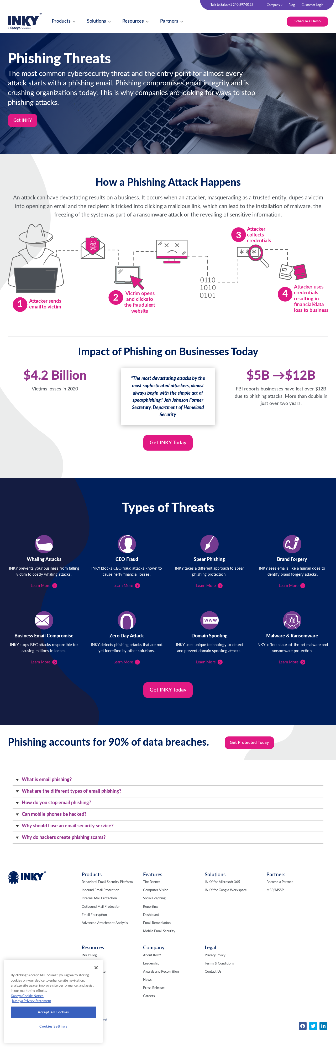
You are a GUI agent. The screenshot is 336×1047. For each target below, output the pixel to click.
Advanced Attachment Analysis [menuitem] (105, 923)
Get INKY (22, 120)
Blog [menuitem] (291, 5)
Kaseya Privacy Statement (31, 1001)
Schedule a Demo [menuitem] (308, 21)
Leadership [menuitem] (151, 963)
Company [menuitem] (273, 5)
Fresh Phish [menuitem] (90, 963)
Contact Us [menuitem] (213, 971)
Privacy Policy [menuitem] (215, 955)
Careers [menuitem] (149, 996)
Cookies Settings (53, 1026)
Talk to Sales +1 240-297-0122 (232, 4)
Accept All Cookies (53, 1012)
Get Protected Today (249, 742)
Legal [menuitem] (210, 947)
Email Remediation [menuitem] (157, 923)
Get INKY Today (168, 442)
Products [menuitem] (92, 874)
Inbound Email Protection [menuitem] (100, 890)
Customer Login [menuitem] (312, 5)
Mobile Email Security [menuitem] (159, 931)
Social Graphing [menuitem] (154, 898)
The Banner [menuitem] (151, 882)
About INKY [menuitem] (152, 955)
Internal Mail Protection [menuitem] (99, 898)
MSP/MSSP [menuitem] (275, 890)
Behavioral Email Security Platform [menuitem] (107, 882)
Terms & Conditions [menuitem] (219, 963)
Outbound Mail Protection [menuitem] (101, 907)
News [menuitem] (147, 980)
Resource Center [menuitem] (94, 971)
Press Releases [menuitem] (154, 988)
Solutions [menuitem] (215, 874)
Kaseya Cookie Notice (27, 996)
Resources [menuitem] (93, 947)
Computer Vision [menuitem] (155, 890)
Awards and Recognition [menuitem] (161, 971)
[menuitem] (61, 21)
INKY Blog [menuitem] (89, 955)
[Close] (96, 967)
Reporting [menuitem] (150, 907)
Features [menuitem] (152, 874)
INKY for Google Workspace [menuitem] (226, 890)
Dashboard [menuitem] (151, 915)
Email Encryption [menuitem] (94, 915)
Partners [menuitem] (275, 874)
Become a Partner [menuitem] (279, 882)
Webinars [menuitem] (89, 980)
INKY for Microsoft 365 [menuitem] (222, 882)
